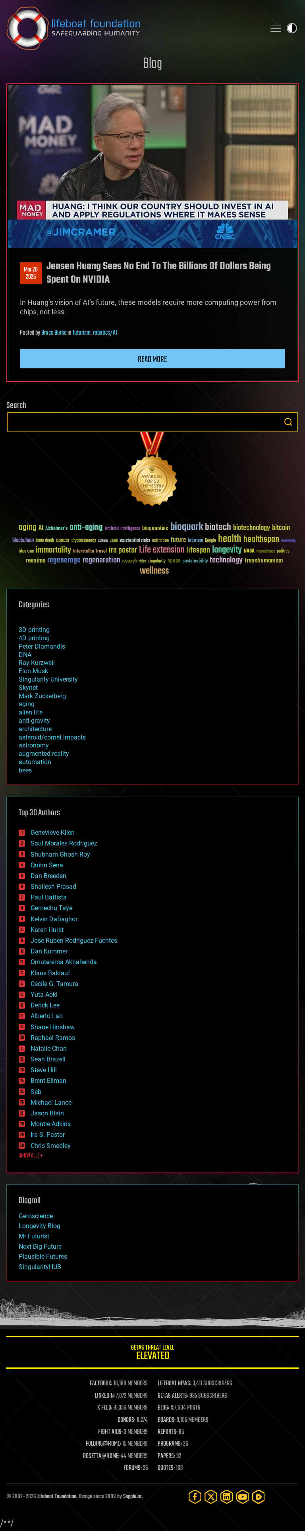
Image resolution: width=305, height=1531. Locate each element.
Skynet (28, 687)
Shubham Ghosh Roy (60, 854)
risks (142, 561)
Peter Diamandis (42, 646)
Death (114, 541)
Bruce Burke (53, 333)
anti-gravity (34, 720)
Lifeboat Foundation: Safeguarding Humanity (132, 28)
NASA (249, 551)
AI (41, 528)
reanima (35, 560)
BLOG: (163, 1408)
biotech (218, 527)
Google (210, 540)
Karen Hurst (47, 930)
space (174, 560)
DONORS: (126, 1420)
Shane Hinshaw (53, 1027)
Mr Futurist (34, 1236)
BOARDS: (167, 1420)
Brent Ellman (48, 1080)
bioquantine (155, 528)
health (229, 539)
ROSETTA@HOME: (101, 1456)
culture (103, 541)
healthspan (261, 540)
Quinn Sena (47, 865)
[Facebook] (195, 1497)
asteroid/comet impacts (52, 737)
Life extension (161, 550)
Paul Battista (49, 897)
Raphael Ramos (53, 1038)
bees (25, 770)
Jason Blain (47, 1113)
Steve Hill (44, 1070)
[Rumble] (258, 1497)
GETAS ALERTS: (173, 1396)
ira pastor (123, 550)
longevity (227, 550)
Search (288, 421)
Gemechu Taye (51, 908)
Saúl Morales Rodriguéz (64, 843)
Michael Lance (51, 1102)
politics (283, 551)
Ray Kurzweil (37, 662)
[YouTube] (242, 1497)
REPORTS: (168, 1432)
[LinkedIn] (226, 1497)
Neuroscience (266, 552)
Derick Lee (45, 1005)
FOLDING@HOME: (103, 1444)
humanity (288, 541)
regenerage (64, 560)
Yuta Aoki (44, 994)
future (178, 540)
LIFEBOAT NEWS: (174, 1384)
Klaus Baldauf (50, 973)
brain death (45, 540)
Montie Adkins (51, 1124)
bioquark (186, 527)
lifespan (198, 550)
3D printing (34, 630)
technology (226, 560)
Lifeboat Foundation (56, 1496)
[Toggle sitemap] (275, 28)
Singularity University (48, 679)
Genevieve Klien (53, 832)
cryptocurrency (83, 540)
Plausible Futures (43, 1256)
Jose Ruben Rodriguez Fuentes (74, 940)
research (129, 561)
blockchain (23, 540)
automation (35, 762)
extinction (160, 540)
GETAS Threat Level (152, 1354)
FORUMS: (133, 1468)
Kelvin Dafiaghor (54, 919)
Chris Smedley (51, 1146)
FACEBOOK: (101, 1384)
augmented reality (44, 753)
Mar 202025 (31, 273)
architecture (35, 729)
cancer (62, 540)
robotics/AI (105, 333)
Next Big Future (40, 1246)
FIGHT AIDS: (110, 1432)
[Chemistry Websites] (152, 471)
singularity (157, 561)
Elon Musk (33, 671)
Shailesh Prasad (53, 886)
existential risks (135, 541)
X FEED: (104, 1408)
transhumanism (264, 560)
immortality (53, 550)
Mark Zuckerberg (42, 696)
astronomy (34, 745)
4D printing (34, 638)
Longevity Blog (39, 1226)
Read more (152, 359)
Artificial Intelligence (122, 529)
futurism (82, 333)
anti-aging (86, 528)
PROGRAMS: (170, 1444)
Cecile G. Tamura (54, 984)
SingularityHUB (40, 1267)
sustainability (195, 561)
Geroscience (36, 1216)
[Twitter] (211, 1497)
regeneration (101, 560)
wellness (154, 571)
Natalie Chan (49, 1048)
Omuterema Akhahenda (64, 962)
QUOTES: (166, 1468)
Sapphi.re (132, 1496)
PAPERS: (166, 1456)
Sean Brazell (48, 1059)
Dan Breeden (48, 876)
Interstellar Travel (90, 552)
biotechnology (251, 528)
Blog (152, 64)
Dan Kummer (49, 951)
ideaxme (26, 552)
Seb (36, 1092)
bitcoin (281, 528)
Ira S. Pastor (48, 1134)
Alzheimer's (56, 529)
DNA (25, 655)
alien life (30, 712)
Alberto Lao (47, 1016)
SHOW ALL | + (31, 1156)
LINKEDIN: (105, 1396)
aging (28, 528)
